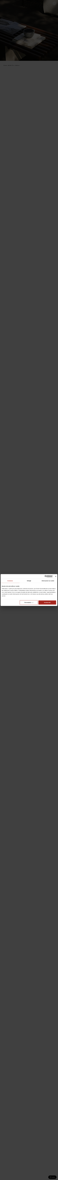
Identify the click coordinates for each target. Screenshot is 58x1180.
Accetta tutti (47, 602)
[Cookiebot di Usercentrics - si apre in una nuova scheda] (45, 576)
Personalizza (27, 602)
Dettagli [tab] (29, 580)
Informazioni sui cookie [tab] (48, 580)
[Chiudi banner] (55, 576)
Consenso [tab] (10, 580)
